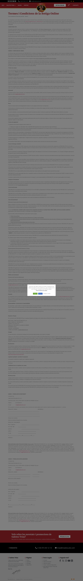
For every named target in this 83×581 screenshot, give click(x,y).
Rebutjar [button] (40, 293)
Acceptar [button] (35, 293)
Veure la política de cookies (41, 290)
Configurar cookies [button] (46, 293)
